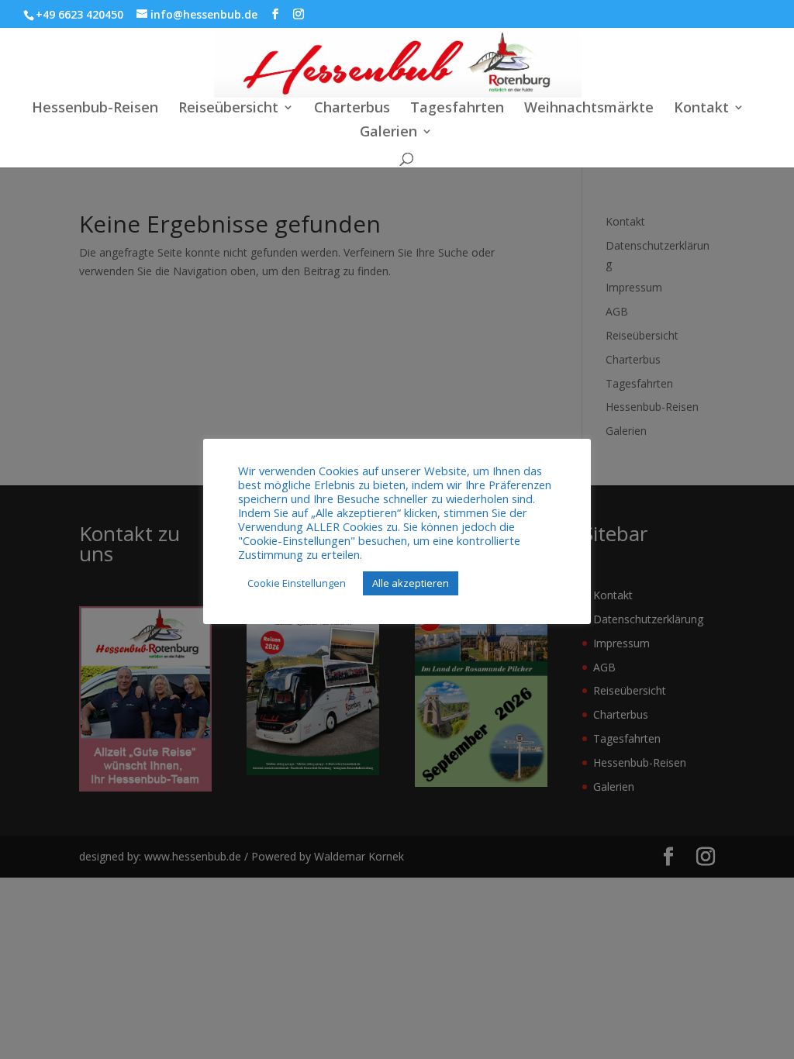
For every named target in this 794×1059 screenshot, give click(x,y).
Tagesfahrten (457, 109)
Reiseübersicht (228, 109)
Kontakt (701, 109)
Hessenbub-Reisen (95, 109)
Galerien (388, 133)
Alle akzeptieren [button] (410, 583)
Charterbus (352, 109)
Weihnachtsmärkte (589, 109)
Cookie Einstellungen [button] (296, 583)
